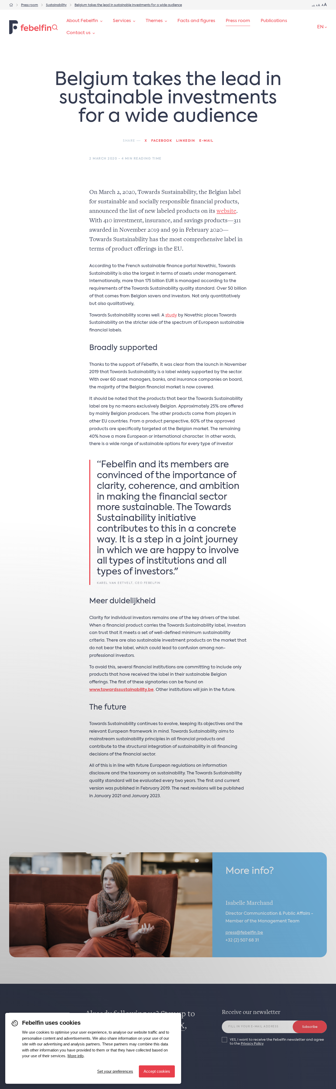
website (226, 211)
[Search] (55, 27)
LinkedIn (185, 140)
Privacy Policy (252, 1043)
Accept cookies (157, 1071)
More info (75, 1056)
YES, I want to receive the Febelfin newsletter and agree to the (277, 1041)
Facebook (161, 140)
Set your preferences (115, 1071)
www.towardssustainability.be (121, 690)
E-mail (206, 140)
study (171, 315)
